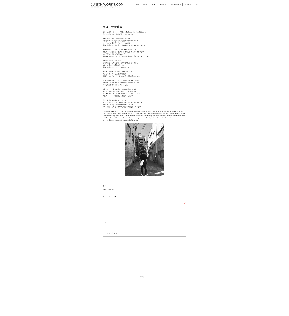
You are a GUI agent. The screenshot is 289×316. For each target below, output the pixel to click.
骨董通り (111, 189)
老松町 (105, 189)
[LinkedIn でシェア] (115, 196)
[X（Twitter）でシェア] (109, 196)
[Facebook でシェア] (104, 196)
